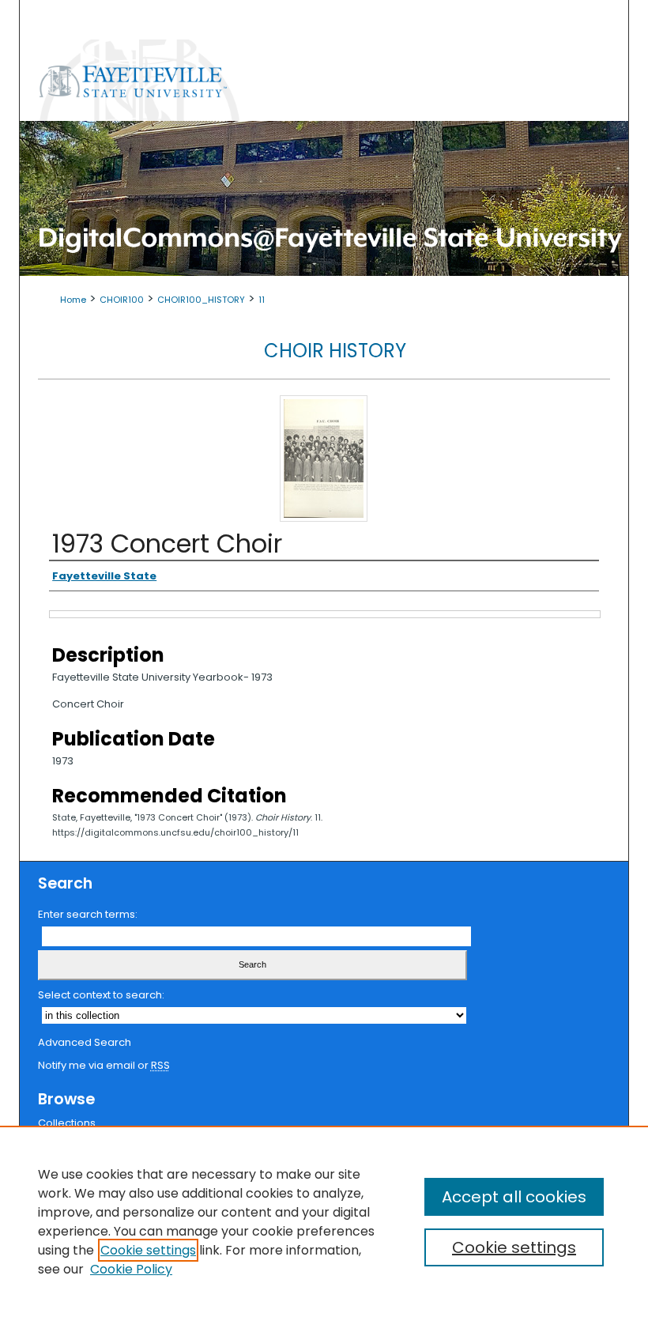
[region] (324, 1221)
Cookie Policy (131, 1269)
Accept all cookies (514, 1197)
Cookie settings (148, 1250)
